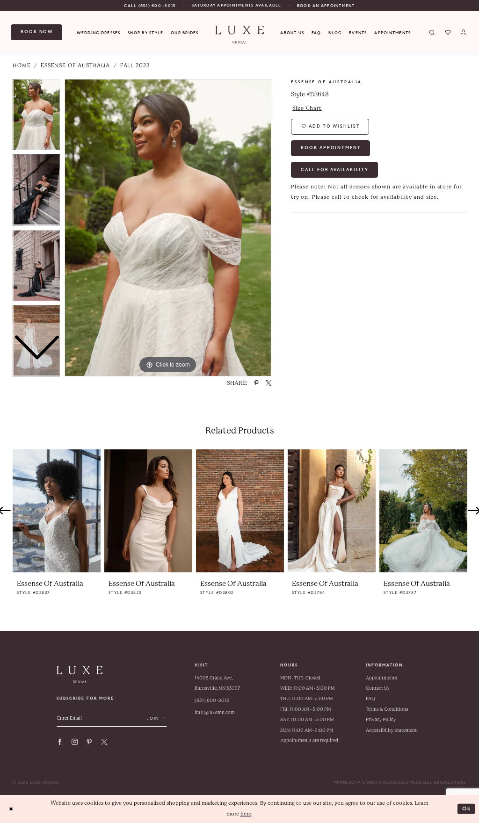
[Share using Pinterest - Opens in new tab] (256, 383)
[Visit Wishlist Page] (448, 32)
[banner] (239, 35)
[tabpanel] (168, 227)
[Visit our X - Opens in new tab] (104, 742)
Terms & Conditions (387, 709)
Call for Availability (335, 170)
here (245, 814)
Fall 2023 (135, 66)
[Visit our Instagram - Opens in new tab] (75, 742)
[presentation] (57, 510)
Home (21, 66)
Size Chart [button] (307, 108)
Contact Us (378, 688)
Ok (467, 808)
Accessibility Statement (391, 730)
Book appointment (331, 148)
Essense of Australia (75, 66)
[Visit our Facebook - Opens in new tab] (60, 742)
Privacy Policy (381, 719)
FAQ (370, 698)
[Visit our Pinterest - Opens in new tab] (89, 742)
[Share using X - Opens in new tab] (268, 383)
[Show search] (432, 32)
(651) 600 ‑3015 (212, 700)
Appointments (381, 677)
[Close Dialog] (11, 809)
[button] (463, 32)
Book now (37, 32)
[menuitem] (150, 5)
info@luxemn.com (215, 712)
